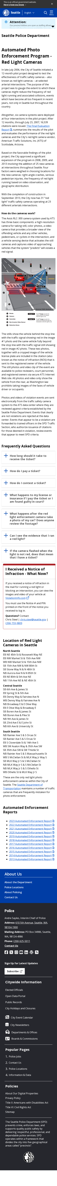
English (27, 12)
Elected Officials (14, 990)
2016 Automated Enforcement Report (30, 847)
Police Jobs (15, 1056)
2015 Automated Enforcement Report (30, 851)
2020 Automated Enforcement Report (30, 832)
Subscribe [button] (13, 971)
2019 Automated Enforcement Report (30, 836)
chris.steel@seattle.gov (33, 619)
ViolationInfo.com (15, 598)
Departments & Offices (24, 1032)
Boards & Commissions (24, 1038)
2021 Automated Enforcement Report (30, 828)
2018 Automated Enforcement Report (30, 840)
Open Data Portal (15, 996)
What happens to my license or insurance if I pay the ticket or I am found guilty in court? (31, 498)
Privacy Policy (13, 1098)
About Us (13, 874)
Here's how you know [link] (14, 4)
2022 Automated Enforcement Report (30, 825)
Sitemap (10, 1112)
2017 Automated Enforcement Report (30, 844)
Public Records (13, 1002)
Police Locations (14, 887)
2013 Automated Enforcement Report (30, 859)
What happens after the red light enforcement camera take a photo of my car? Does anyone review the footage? (32, 518)
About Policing (13, 892)
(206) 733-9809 (13, 623)
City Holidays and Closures (20, 1008)
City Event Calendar (22, 1017)
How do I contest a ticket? (28, 483)
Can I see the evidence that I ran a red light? (32, 537)
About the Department (18, 882)
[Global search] (46, 12)
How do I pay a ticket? (25, 471)
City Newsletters (19, 1025)
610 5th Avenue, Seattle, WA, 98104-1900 (26, 925)
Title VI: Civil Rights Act (18, 1107)
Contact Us (11, 897)
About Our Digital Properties (21, 1093)
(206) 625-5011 (21, 941)
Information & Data (20, 1075)
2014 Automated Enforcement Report (30, 855)
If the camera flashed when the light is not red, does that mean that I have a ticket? (31, 554)
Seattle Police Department (25, 35)
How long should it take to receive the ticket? (28, 457)
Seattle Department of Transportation (23, 786)
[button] (52, 4)
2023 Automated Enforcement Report (30, 821)
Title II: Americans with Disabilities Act (26, 1102)
